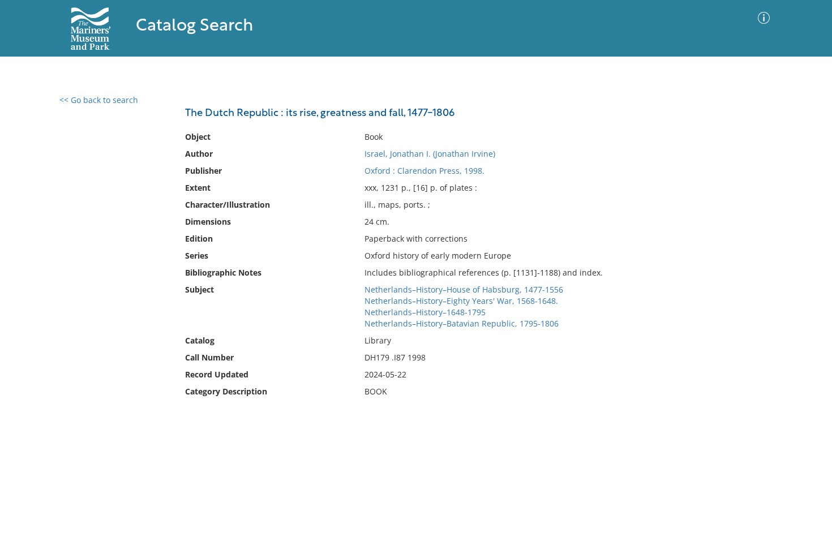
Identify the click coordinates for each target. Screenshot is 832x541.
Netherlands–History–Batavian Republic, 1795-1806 (461, 323)
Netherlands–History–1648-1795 (425, 312)
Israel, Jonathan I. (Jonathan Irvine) (429, 153)
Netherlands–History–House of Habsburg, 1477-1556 (463, 289)
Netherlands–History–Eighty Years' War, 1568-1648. (461, 300)
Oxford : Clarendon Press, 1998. (424, 170)
